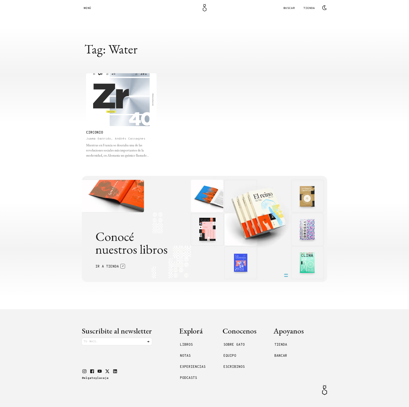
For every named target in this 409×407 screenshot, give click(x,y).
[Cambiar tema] (324, 7)
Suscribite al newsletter (117, 330)
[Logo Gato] (205, 8)
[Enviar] (148, 341)
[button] (84, 371)
